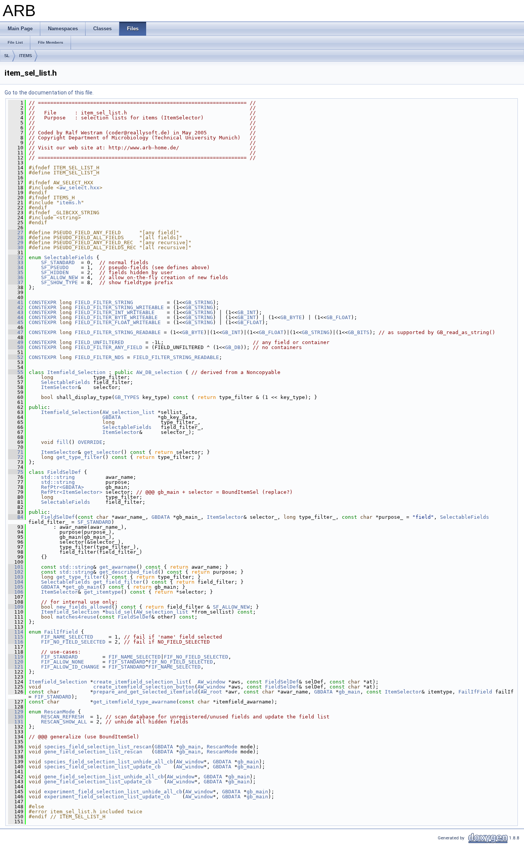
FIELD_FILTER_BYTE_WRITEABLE (116, 317)
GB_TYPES (127, 397)
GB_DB (233, 347)
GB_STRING (199, 302)
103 (15, 577)
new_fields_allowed (84, 607)
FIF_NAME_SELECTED (67, 637)
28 (15, 237)
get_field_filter (117, 582)
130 (15, 717)
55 (15, 372)
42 (15, 307)
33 (15, 262)
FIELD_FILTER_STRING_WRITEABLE (119, 307)
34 (15, 267)
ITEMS (25, 55)
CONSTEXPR (42, 302)
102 (15, 572)
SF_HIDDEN (55, 272)
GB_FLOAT (338, 317)
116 (15, 642)
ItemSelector (59, 387)
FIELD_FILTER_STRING (104, 302)
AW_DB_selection (159, 372)
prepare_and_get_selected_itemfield (145, 692)
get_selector (102, 452)
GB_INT (246, 312)
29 (15, 242)
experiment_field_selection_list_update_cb (107, 796)
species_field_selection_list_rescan (98, 747)
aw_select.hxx (79, 187)
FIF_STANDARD (59, 657)
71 (15, 452)
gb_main (349, 692)
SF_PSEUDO (55, 267)
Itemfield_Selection (76, 372)
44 (15, 317)
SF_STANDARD (58, 262)
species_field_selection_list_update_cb (102, 767)
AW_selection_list (128, 412)
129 (15, 712)
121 (15, 667)
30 (15, 247)
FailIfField (61, 632)
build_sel (119, 612)
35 (15, 272)
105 (15, 587)
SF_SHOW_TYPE (59, 282)
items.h (70, 202)
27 (15, 232)
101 (15, 567)
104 (15, 582)
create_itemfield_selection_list (140, 682)
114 (15, 632)
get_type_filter (79, 457)
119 (15, 657)
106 (15, 592)
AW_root (211, 692)
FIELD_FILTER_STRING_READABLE (118, 332)
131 (15, 722)
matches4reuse (76, 617)
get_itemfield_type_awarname (134, 702)
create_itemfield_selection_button (143, 687)
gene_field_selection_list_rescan (93, 752)
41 (15, 302)
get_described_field (128, 572)
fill (62, 442)
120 (15, 662)
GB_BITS (358, 332)
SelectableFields (68, 257)
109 (15, 607)
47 (15, 332)
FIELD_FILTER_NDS (99, 357)
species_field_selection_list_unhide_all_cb (108, 762)
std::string (58, 477)
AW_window (211, 682)
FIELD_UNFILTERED (99, 342)
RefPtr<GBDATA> (62, 487)
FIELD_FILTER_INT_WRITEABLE (115, 312)
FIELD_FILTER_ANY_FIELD (108, 347)
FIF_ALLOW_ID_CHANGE (70, 667)
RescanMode (59, 712)
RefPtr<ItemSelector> (71, 492)
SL (7, 55)
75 (15, 472)
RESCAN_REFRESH (62, 717)
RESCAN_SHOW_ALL (64, 722)
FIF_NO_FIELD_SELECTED (73, 642)
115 (15, 637)
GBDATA (111, 417)
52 (15, 357)
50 (15, 347)
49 (15, 342)
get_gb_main (82, 587)
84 (15, 517)
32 (15, 257)
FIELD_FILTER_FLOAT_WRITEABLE (118, 322)
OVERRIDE (90, 442)
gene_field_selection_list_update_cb (98, 781)
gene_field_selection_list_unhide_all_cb (104, 776)
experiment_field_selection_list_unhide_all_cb (113, 791)
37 (15, 282)
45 (15, 322)
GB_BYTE (291, 317)
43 (15, 312)
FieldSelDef (64, 472)
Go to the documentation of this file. (49, 92)
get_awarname (117, 567)
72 (15, 457)
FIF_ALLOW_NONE (62, 662)
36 (15, 277)
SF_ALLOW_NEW (59, 277)
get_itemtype (102, 592)
